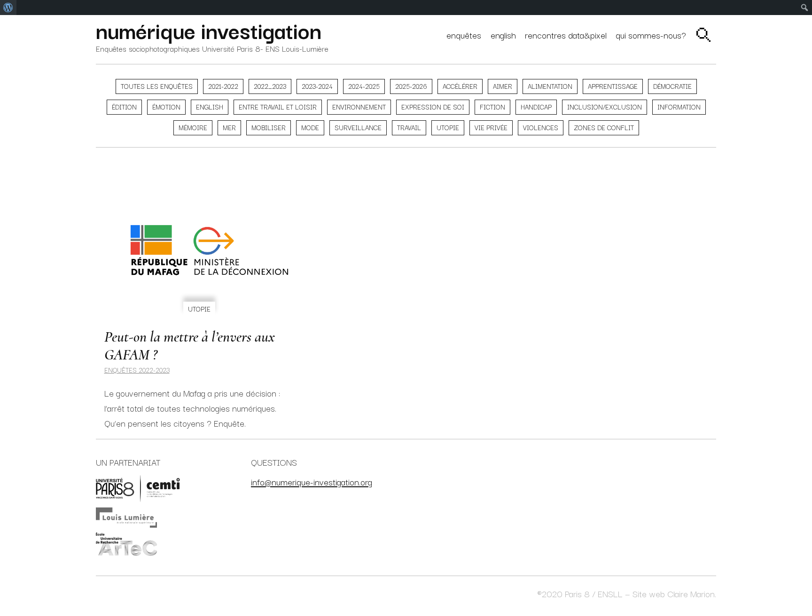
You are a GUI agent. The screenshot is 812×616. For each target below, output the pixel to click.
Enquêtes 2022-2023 (137, 370)
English (503, 34)
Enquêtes (463, 34)
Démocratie (672, 86)
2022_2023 (270, 86)
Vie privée (491, 127)
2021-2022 (223, 86)
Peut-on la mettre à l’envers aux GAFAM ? (189, 345)
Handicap (536, 106)
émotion (166, 106)
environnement (359, 106)
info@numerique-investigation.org (311, 481)
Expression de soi (432, 106)
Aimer (502, 86)
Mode (310, 127)
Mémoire (193, 127)
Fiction (492, 106)
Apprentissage (613, 86)
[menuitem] (8, 7)
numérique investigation (208, 30)
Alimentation (550, 86)
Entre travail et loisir (278, 106)
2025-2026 (411, 86)
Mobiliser (268, 127)
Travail (409, 127)
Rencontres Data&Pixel (566, 34)
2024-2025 (364, 86)
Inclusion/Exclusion (604, 106)
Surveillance (358, 127)
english (209, 106)
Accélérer (460, 86)
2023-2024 (317, 86)
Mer (229, 127)
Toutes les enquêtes (157, 86)
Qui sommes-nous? (651, 34)
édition (124, 106)
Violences (540, 127)
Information (679, 106)
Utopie (448, 127)
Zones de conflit (604, 127)
